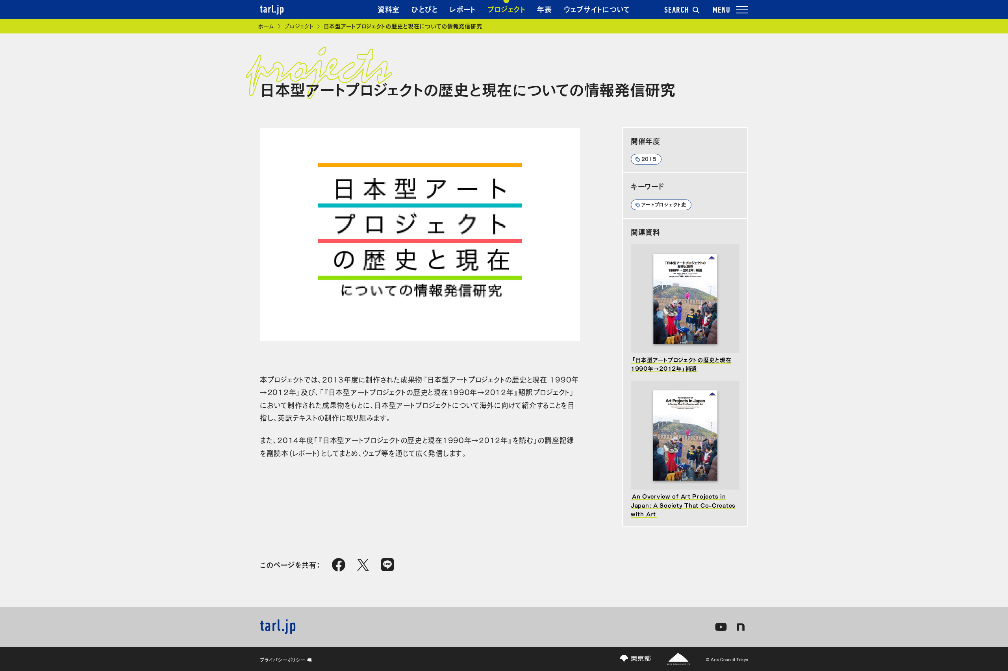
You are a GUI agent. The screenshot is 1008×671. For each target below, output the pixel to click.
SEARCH (676, 10)
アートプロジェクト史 (663, 204)
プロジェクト (506, 8)
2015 (649, 158)
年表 (544, 8)
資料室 (389, 8)
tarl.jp (272, 9)
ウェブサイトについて (597, 8)
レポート (463, 8)
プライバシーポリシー (283, 659)
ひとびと (424, 8)
